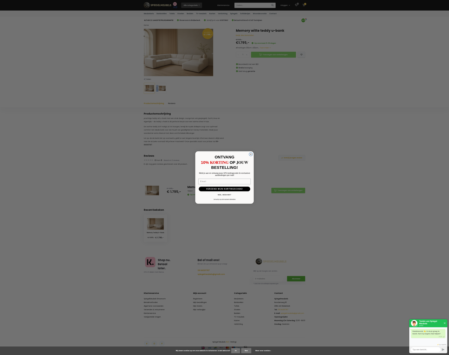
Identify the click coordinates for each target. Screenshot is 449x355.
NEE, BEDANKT (224, 195)
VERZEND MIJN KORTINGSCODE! (224, 189)
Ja (236, 351)
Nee (246, 351)
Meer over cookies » (263, 351)
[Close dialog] (251, 154)
